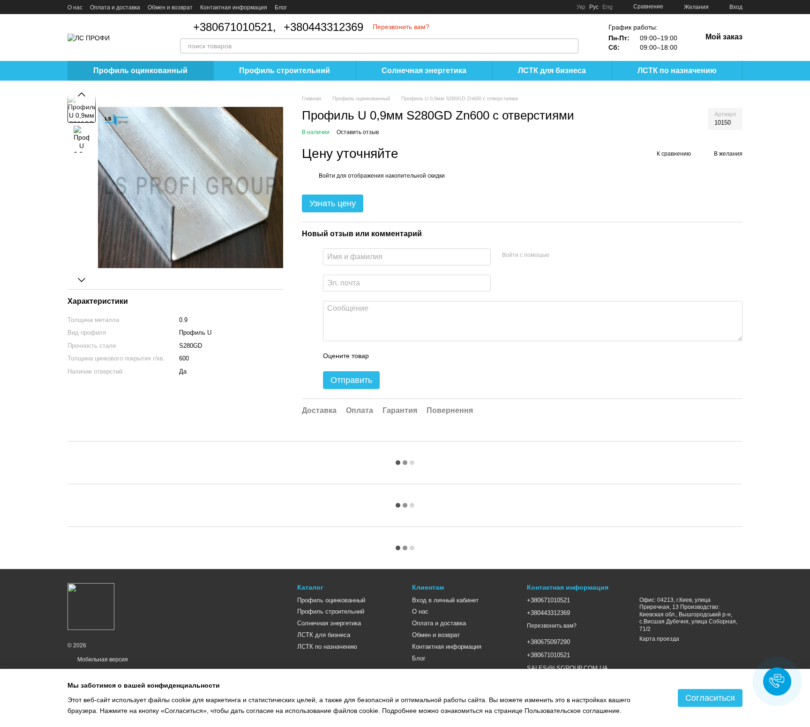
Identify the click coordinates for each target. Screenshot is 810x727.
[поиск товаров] (570, 45)
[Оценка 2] (399, 356)
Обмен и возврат (170, 7)
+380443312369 (323, 27)
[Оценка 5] (444, 356)
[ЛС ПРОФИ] (91, 606)
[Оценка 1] (384, 356)
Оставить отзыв (358, 132)
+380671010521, (234, 27)
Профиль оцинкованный (140, 71)
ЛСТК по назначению (677, 71)
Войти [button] (327, 175)
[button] (777, 681)
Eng (607, 7)
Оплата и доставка (115, 7)
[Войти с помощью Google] (574, 255)
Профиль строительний (284, 71)
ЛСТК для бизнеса (552, 71)
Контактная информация (233, 7)
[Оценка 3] (414, 356)
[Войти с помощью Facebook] (559, 255)
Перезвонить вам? (401, 26)
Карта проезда (659, 639)
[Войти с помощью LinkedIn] (589, 255)
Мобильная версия (102, 659)
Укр (581, 7)
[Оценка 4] (429, 356)
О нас (75, 7)
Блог (281, 7)
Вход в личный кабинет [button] (445, 600)
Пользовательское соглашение (572, 710)
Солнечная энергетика (424, 71)
